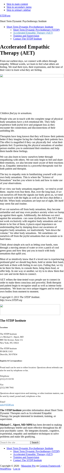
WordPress (5, 468)
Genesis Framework (50, 465)
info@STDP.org (7, 404)
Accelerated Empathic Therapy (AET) (33, 454)
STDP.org (5, 15)
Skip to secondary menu (19, 7)
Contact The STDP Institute (27, 460)
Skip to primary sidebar (19, 10)
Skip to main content (17, 4)
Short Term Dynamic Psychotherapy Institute (30, 448)
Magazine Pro (28, 465)
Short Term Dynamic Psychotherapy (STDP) (36, 451)
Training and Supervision (26, 457)
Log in (16, 468)
